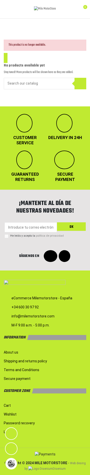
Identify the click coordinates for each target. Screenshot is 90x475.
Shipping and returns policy (25, 361)
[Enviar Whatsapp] (11, 433)
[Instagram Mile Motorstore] (64, 256)
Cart (7, 405)
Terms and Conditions (21, 370)
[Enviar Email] (11, 448)
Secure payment (17, 379)
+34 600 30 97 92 (25, 307)
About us (11, 352)
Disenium (59, 468)
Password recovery (19, 423)
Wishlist (10, 414)
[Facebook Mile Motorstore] (50, 256)
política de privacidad (50, 235)
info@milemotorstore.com (33, 316)
